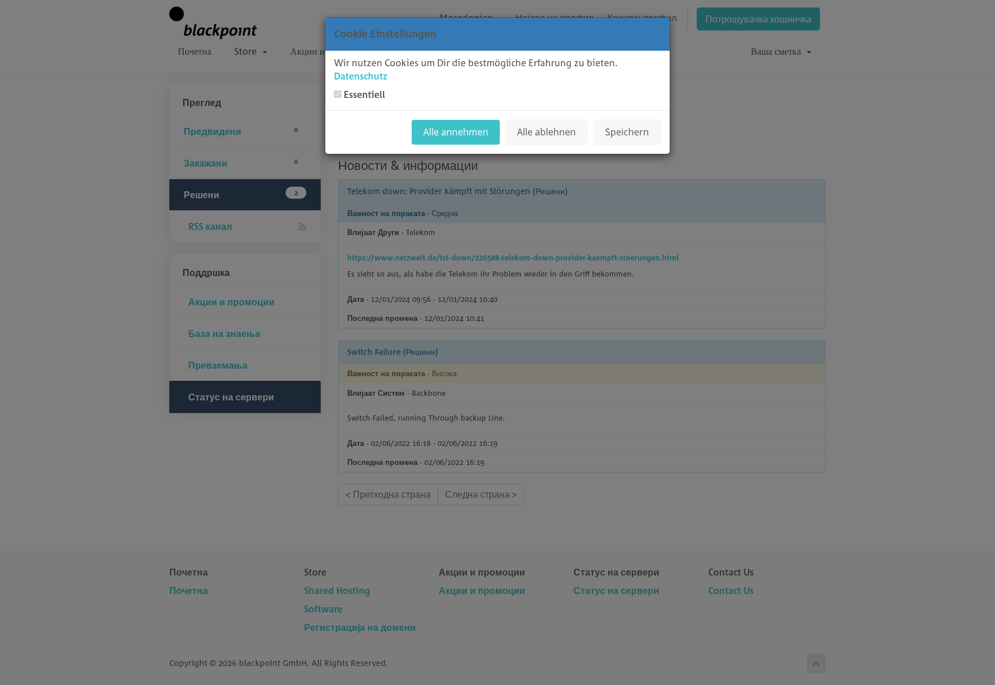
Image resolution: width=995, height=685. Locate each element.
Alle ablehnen (546, 132)
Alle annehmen (455, 132)
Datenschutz (361, 76)
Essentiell (364, 94)
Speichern (627, 132)
